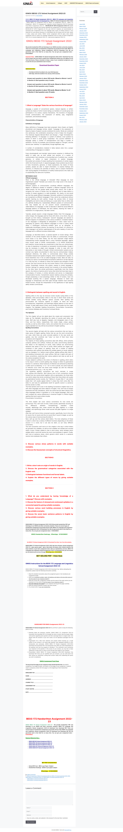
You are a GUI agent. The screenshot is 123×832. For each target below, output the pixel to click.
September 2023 (83, 87)
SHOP (66, 3)
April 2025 (82, 50)
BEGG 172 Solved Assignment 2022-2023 (61, 775)
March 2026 (82, 26)
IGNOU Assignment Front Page (49, 661)
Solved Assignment (50, 3)
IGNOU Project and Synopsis (92, 3)
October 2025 (83, 37)
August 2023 (82, 89)
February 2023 (83, 102)
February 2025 (83, 54)
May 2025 (82, 48)
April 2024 (82, 72)
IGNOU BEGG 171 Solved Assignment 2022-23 (37, 778)
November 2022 (83, 108)
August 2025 (82, 41)
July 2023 (81, 91)
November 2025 (83, 35)
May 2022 (82, 117)
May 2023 (82, 95)
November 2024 (83, 61)
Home (42, 3)
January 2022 (82, 121)
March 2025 (82, 52)
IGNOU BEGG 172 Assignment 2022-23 (34, 777)
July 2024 (81, 65)
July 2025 (81, 43)
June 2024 (82, 67)
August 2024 (82, 63)
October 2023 (83, 85)
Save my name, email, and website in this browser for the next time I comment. (47, 818)
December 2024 (83, 59)
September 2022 (83, 113)
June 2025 (82, 46)
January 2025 (82, 56)
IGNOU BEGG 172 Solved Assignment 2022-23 (53, 777)
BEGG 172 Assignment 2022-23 (44, 775)
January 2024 (83, 78)
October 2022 (83, 111)
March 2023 (82, 100)
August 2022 (82, 115)
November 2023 (83, 82)
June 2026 (82, 24)
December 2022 (83, 106)
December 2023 (83, 80)
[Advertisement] (49, 605)
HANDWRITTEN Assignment (76, 3)
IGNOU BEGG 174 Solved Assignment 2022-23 (37, 780)
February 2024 (83, 76)
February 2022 (83, 119)
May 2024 (82, 69)
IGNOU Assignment (31, 774)
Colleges (60, 3)
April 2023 (82, 98)
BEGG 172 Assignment (32, 775)
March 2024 (82, 74)
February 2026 (83, 28)
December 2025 (83, 33)
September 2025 (83, 39)
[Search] (95, 11)
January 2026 (83, 30)
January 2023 (83, 104)
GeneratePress (67, 830)
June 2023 (82, 93)
